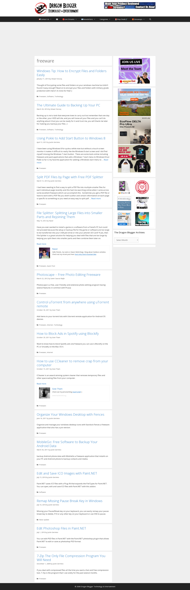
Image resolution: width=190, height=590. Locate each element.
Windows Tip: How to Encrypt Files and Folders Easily (71, 73)
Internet (50, 325)
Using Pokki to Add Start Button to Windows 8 (71, 138)
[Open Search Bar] (150, 19)
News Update (44, 520)
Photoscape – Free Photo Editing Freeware (68, 274)
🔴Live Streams (68, 19)
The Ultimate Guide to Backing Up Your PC (68, 105)
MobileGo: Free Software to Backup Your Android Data (67, 444)
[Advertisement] (95, 38)
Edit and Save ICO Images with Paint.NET (67, 473)
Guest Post (51, 266)
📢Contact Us (44, 19)
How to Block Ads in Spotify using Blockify (68, 333)
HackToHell (77, 392)
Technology (59, 96)
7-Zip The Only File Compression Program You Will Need (71, 558)
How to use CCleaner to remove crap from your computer (72, 363)
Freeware (42, 96)
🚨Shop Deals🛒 (121, 19)
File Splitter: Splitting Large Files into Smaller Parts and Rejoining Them (69, 215)
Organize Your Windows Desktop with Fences (70, 414)
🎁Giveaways (137, 19)
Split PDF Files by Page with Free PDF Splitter (70, 177)
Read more (96, 198)
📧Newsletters (87, 19)
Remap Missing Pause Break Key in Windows (69, 501)
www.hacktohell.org (59, 395)
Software (50, 96)
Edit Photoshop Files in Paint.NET (61, 528)
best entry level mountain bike (85, 254)
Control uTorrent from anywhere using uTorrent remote (73, 304)
